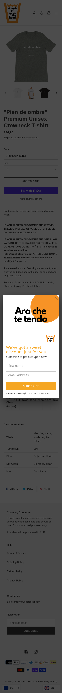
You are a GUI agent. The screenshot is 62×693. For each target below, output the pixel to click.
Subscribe (31, 386)
